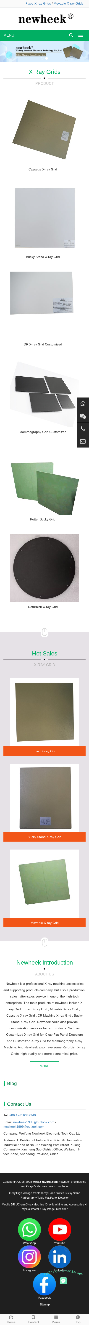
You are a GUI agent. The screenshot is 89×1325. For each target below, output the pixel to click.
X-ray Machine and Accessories (64, 1204)
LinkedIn (59, 1270)
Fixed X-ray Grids (38, 3)
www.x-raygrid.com (45, 1181)
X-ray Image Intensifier (54, 1209)
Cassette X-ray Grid (43, 169)
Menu (56, 1322)
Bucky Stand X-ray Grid (43, 257)
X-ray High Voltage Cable (24, 1193)
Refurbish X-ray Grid (43, 607)
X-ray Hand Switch (52, 1193)
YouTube (59, 1243)
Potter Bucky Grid (42, 519)
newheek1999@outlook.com (33, 1122)
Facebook (44, 1297)
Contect (33, 1322)
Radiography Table (32, 1197)
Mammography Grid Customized (42, 432)
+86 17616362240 (22, 1115)
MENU (8, 35)
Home (11, 1322)
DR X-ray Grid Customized (43, 344)
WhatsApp (29, 1243)
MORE (44, 1066)
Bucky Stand (72, 1193)
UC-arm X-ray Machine (30, 1204)
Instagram (29, 1270)
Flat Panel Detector (57, 1197)
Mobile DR (8, 1204)
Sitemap (44, 1304)
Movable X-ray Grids (68, 3)
